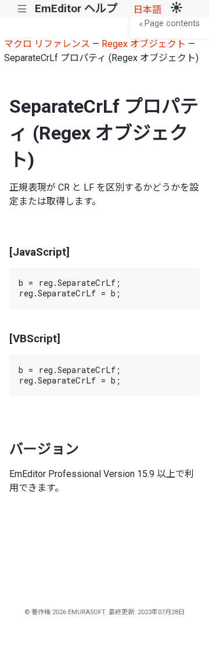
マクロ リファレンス (47, 43)
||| (22, 9)
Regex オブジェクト (144, 43)
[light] (176, 9)
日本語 (147, 9)
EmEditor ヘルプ (76, 8)
